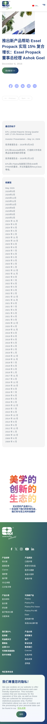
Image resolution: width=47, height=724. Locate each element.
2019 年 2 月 (11, 349)
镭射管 (5, 574)
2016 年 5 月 (11, 399)
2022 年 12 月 (11, 270)
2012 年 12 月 (11, 428)
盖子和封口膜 (7, 612)
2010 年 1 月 (11, 432)
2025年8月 (10, 208)
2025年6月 (10, 211)
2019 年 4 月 (11, 346)
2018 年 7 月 (11, 363)
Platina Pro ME (31, 611)
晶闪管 (5, 578)
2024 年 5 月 (11, 231)
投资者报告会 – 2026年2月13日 (20, 158)
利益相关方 (6, 639)
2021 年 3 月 (11, 320)
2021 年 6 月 (11, 310)
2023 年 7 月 (11, 251)
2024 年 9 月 (11, 224)
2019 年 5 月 (11, 343)
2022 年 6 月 (11, 283)
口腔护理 (28, 561)
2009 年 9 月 (11, 438)
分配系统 (5, 616)
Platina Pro (29, 603)
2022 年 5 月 (11, 287)
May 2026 (9, 188)
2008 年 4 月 (11, 442)
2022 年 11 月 (11, 274)
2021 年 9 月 (11, 303)
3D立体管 (6, 583)
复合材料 (5, 599)
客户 (26, 639)
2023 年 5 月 (11, 257)
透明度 (27, 663)
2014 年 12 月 (11, 415)
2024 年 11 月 (11, 221)
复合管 (5, 603)
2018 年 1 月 (11, 372)
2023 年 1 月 (11, 267)
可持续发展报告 (8, 651)
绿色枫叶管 (29, 619)
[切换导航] (44, 5)
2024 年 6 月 (11, 228)
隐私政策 (22, 708)
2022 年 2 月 (11, 293)
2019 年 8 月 (11, 336)
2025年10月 (10, 204)
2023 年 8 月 (11, 247)
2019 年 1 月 (11, 353)
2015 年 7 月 (11, 409)
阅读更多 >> (10, 71)
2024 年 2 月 (11, 234)
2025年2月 (10, 218)
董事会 (5, 643)
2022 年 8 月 (11, 277)
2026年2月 (10, 195)
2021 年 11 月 (11, 300)
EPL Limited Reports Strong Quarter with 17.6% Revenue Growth (22, 133)
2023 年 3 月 (11, 260)
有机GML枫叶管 (31, 623)
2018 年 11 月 (11, 359)
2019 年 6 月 (11, 339)
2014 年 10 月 (11, 418)
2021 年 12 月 (11, 297)
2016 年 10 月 (11, 386)
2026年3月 (10, 191)
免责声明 (28, 655)
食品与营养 (29, 574)
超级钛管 (5, 566)
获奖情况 (28, 635)
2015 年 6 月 (11, 412)
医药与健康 (29, 570)
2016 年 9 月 (11, 389)
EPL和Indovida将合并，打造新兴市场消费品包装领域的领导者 (23, 151)
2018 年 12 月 (11, 356)
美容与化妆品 (30, 566)
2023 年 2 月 (11, 264)
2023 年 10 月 (11, 241)
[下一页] (25, 100)
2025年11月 (10, 201)
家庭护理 (28, 579)
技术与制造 (6, 655)
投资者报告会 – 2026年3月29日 (19, 145)
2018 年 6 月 (11, 366)
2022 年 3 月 (11, 290)
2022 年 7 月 (11, 280)
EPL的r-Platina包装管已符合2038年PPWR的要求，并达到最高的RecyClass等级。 (23, 167)
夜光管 (5, 561)
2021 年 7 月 (11, 307)
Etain (27, 615)
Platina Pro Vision (32, 607)
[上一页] (10, 100)
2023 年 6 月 (11, 254)
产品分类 (28, 632)
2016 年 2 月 (11, 402)
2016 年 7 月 (11, 392)
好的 (21, 714)
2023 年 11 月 (11, 237)
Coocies (28, 650)
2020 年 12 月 (11, 323)
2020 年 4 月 (11, 326)
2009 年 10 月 (11, 435)
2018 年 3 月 (11, 369)
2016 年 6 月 (11, 395)
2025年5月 (10, 214)
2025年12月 (10, 198)
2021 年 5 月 (11, 313)
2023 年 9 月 (11, 244)
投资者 (5, 635)
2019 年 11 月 (11, 330)
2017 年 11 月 (11, 376)
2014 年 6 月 (11, 425)
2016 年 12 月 (11, 382)
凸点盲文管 (6, 587)
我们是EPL (6, 632)
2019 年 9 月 (11, 333)
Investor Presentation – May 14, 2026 (22, 139)
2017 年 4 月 (11, 379)
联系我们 (28, 647)
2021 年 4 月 (11, 316)
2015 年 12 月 (11, 405)
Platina (28, 599)
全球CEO (6, 647)
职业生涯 (28, 643)
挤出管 (5, 608)
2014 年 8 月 (11, 422)
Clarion (5, 570)
